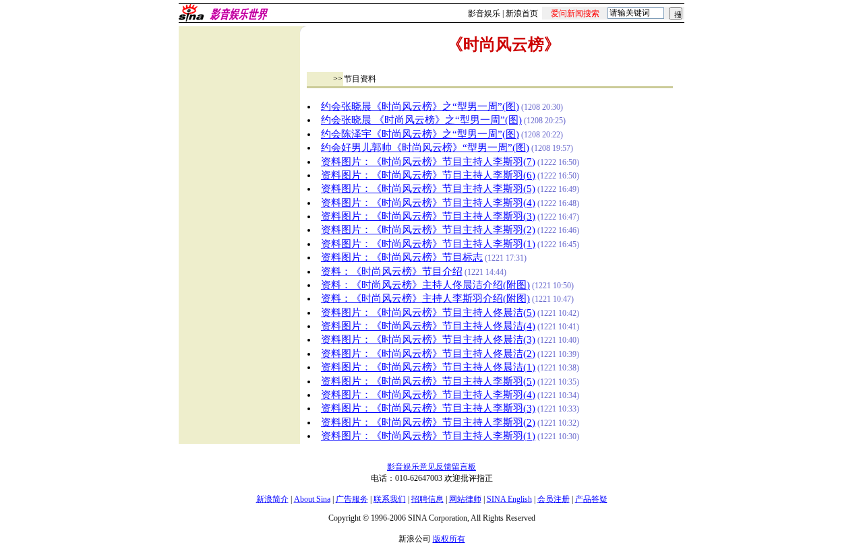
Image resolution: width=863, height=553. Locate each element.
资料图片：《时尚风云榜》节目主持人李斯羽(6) (428, 175)
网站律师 (465, 499)
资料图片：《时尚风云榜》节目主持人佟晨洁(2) (428, 353)
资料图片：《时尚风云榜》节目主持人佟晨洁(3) (428, 339)
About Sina (312, 499)
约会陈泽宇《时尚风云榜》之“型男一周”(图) (420, 134)
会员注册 (553, 499)
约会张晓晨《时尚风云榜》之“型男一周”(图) (420, 106)
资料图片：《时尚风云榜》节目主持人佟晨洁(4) (428, 326)
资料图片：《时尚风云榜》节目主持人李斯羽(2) (428, 229)
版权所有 (449, 539)
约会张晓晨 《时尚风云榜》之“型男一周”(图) (421, 120)
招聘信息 (427, 499)
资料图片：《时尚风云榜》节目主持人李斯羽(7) (428, 161)
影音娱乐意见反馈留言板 (431, 466)
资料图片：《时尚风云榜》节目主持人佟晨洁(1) (428, 367)
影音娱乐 (484, 13)
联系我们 (390, 499)
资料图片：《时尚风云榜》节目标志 (402, 257)
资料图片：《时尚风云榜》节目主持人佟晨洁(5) (428, 312)
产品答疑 (591, 499)
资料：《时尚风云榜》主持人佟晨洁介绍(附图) (425, 285)
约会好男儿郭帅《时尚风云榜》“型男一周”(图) (425, 147)
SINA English (509, 499)
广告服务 (352, 499)
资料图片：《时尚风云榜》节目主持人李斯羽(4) (428, 202)
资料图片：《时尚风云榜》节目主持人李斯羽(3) (428, 216)
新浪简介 (272, 499)
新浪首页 (522, 13)
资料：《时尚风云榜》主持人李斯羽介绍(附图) (425, 298)
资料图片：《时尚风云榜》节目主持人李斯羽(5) (428, 188)
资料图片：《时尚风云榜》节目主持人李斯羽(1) (428, 243)
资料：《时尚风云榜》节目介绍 (392, 271)
